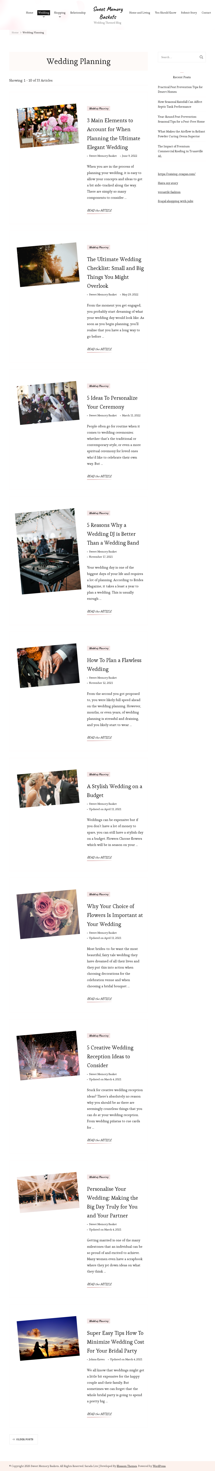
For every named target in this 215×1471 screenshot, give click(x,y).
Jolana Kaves (97, 1359)
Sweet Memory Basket (103, 156)
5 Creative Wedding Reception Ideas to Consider (110, 1056)
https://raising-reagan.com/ (177, 174)
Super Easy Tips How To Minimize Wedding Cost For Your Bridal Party (115, 1341)
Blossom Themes (127, 1466)
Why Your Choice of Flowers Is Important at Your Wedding (115, 915)
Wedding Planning (98, 108)
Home (29, 12)
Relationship (78, 12)
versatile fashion (169, 192)
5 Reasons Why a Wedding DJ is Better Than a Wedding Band (113, 534)
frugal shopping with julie (175, 201)
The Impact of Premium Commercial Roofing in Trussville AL (180, 151)
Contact (206, 12)
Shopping (60, 12)
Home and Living (139, 12)
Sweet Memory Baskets (107, 13)
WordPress (159, 1466)
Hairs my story (168, 183)
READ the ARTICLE (99, 210)
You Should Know (165, 12)
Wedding (43, 12)
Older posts (24, 1439)
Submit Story (189, 12)
